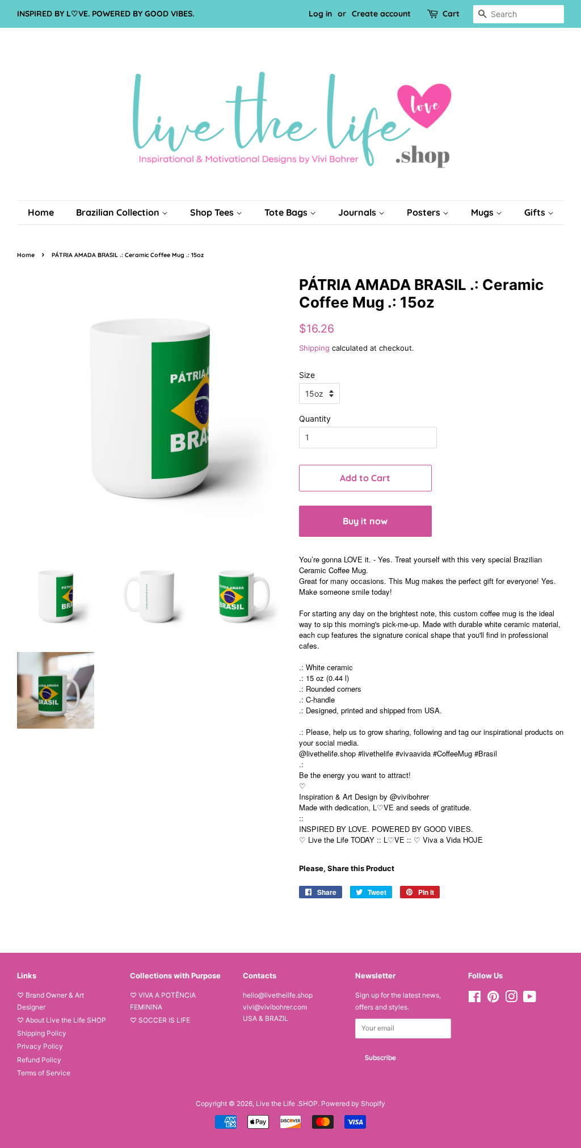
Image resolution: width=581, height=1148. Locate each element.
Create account (381, 14)
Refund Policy (39, 1060)
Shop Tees (213, 212)
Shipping (314, 347)
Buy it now (365, 521)
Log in (320, 14)
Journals (358, 212)
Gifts (536, 212)
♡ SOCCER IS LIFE (160, 1020)
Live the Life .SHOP (287, 1103)
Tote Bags (287, 212)
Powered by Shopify (353, 1103)
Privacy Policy (40, 1046)
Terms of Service (43, 1073)
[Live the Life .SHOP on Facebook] (474, 999)
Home (41, 212)
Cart (451, 14)
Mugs (483, 212)
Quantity (315, 418)
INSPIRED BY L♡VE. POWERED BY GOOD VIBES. (105, 14)
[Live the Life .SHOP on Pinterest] (493, 999)
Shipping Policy (41, 1033)
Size (307, 375)
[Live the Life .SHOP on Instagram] (511, 999)
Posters (425, 212)
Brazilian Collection (119, 212)
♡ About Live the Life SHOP (61, 1020)
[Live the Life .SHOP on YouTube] (529, 999)
